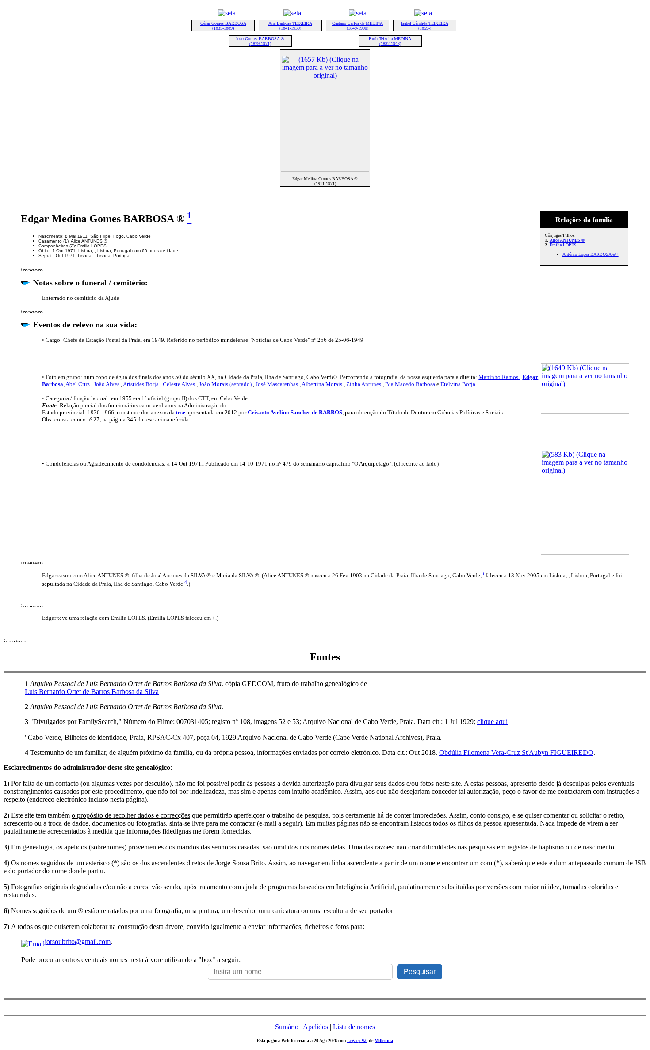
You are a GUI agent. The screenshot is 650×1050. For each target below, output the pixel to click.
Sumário (286, 1027)
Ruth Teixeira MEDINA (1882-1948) (390, 41)
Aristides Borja (141, 384)
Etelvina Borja (458, 384)
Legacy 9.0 (357, 1040)
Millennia (384, 1040)
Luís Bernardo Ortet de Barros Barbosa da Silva (92, 691)
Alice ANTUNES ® (567, 240)
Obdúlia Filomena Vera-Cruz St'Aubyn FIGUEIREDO (516, 752)
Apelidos (315, 1027)
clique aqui (492, 721)
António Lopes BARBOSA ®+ (590, 254)
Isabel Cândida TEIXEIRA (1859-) (424, 25)
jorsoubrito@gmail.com (78, 941)
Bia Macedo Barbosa (410, 384)
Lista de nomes (354, 1027)
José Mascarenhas (277, 384)
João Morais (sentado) (226, 384)
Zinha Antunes (364, 384)
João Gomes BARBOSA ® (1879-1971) (260, 41)
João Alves (107, 384)
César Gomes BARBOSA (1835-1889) (223, 25)
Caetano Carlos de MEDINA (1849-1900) (357, 25)
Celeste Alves (179, 384)
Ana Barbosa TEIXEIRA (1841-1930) (290, 25)
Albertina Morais (323, 384)
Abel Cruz (78, 384)
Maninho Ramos (499, 377)
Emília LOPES (563, 245)
